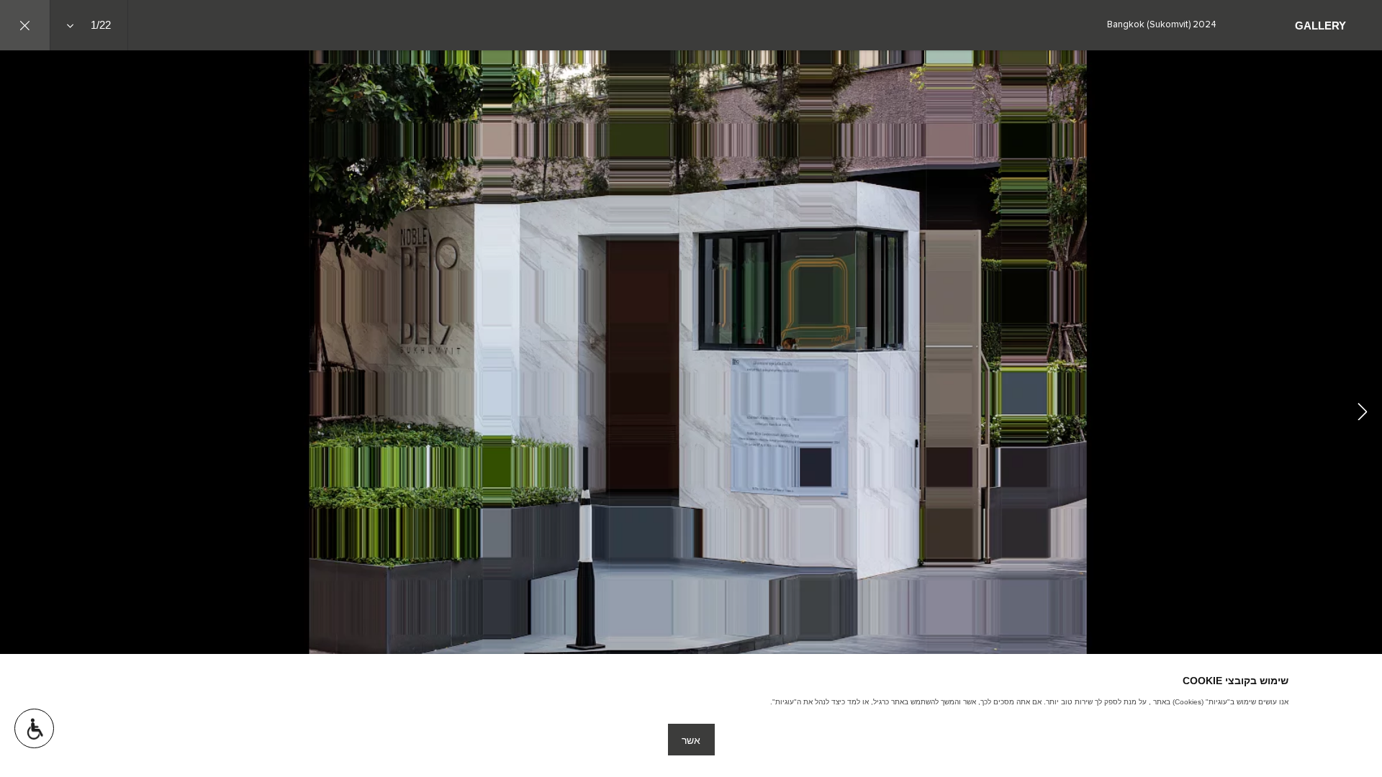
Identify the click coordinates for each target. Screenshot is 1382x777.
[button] (34, 728)
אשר (691, 740)
